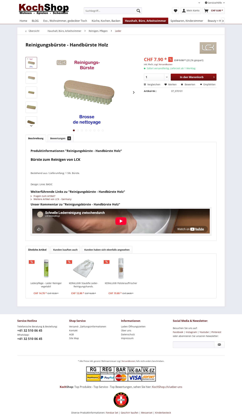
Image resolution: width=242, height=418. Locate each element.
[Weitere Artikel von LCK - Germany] (208, 48)
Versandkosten (128, 361)
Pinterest (216, 332)
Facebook (178, 332)
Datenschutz (128, 334)
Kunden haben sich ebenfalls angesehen (107, 249)
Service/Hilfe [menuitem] (214, 2)
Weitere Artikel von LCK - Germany (52, 199)
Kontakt (73, 330)
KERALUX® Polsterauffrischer (121, 283)
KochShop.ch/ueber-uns (167, 387)
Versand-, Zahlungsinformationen (87, 326)
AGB (71, 334)
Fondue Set (112, 412)
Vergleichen (153, 84)
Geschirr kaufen (129, 412)
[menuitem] (113, 10)
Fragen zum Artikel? (44, 196)
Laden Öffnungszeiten (133, 326)
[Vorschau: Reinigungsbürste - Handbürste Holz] (31, 63)
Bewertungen (60, 138)
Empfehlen (209, 84)
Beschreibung (35, 138)
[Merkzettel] (175, 10)
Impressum (127, 338)
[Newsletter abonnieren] (219, 344)
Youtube (204, 332)
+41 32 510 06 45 (29, 330)
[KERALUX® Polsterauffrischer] (121, 268)
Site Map (74, 338)
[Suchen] (138, 10)
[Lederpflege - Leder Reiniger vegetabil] (46, 268)
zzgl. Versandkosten (163, 64)
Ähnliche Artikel (37, 249)
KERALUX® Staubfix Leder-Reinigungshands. (83, 285)
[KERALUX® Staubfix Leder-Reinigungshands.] (84, 268)
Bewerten (190, 84)
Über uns (126, 330)
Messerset (146, 412)
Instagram (191, 332)
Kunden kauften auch (65, 249)
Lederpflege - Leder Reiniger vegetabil (46, 285)
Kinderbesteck (163, 412)
